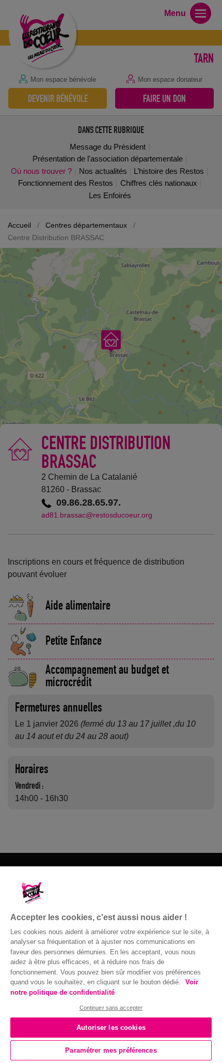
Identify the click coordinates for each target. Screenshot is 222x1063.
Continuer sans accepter (111, 1008)
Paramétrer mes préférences (110, 1050)
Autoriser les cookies (111, 1027)
